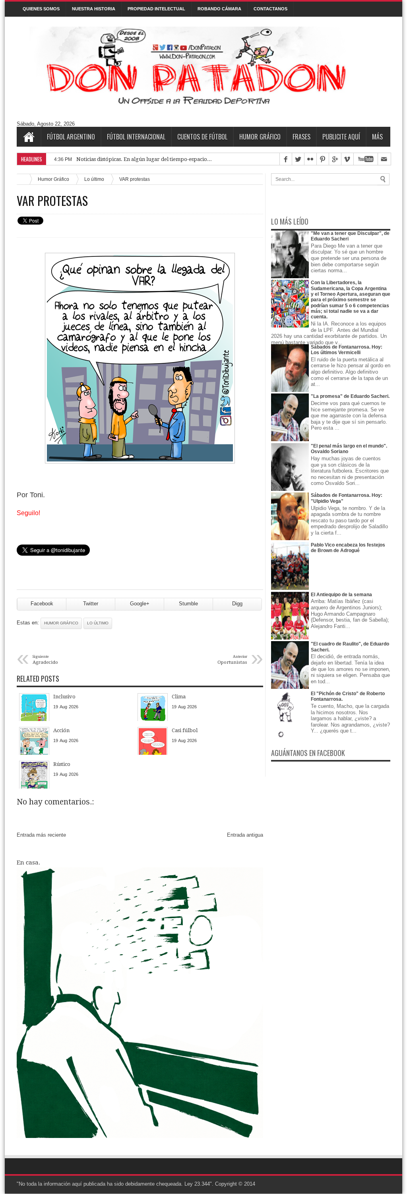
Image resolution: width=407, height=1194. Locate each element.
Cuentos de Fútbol (202, 136)
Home (29, 137)
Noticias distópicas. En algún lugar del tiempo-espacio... (144, 159)
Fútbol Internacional (136, 136)
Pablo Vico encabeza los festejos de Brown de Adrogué (348, 547)
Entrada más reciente (41, 835)
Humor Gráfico (260, 136)
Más (377, 136)
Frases (301, 136)
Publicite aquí (341, 136)
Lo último (94, 179)
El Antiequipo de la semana (341, 594)
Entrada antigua (245, 835)
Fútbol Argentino (71, 136)
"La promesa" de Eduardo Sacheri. (350, 396)
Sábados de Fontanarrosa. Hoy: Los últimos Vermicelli (346, 349)
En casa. (28, 862)
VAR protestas (52, 201)
